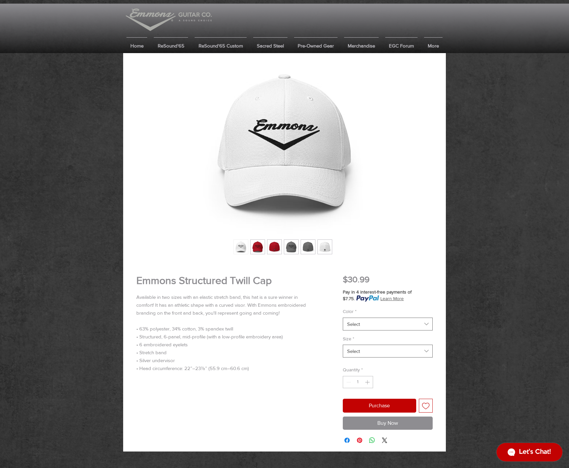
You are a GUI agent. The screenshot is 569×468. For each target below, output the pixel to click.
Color (350, 311)
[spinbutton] (358, 382)
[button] (170, 42)
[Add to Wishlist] (426, 406)
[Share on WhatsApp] (372, 440)
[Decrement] (348, 382)
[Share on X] (385, 440)
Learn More (392, 298)
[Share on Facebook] (347, 440)
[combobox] (388, 324)
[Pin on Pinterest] (360, 440)
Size (348, 338)
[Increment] (368, 382)
